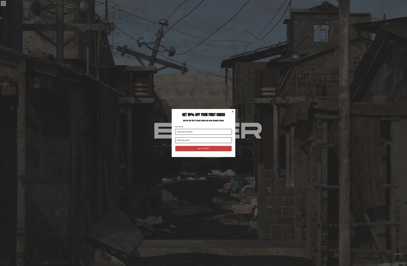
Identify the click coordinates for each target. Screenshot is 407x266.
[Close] (232, 111)
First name (179, 127)
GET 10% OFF (203, 148)
